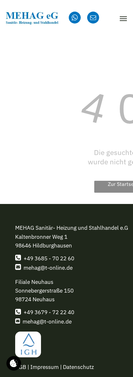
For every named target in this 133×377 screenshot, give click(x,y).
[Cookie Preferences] (13, 363)
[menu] (123, 18)
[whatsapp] (75, 18)
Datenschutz (78, 367)
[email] (93, 18)
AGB (20, 367)
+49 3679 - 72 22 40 (49, 312)
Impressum (44, 367)
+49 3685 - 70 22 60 (49, 258)
